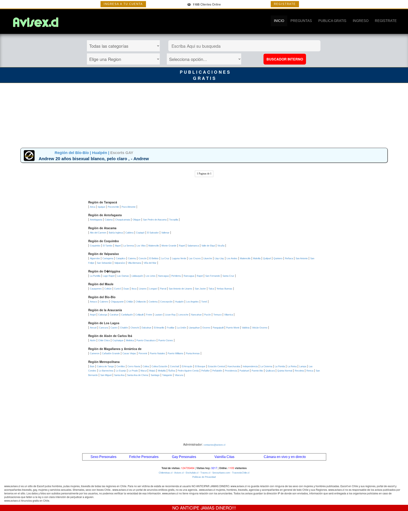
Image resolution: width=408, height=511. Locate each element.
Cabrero (104, 301)
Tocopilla (173, 219)
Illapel (118, 245)
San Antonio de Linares (180, 288)
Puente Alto (257, 370)
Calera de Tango (105, 366)
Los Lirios (151, 276)
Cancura (103, 327)
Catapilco (120, 258)
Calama (109, 219)
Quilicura (270, 370)
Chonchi (134, 327)
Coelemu (153, 301)
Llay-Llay (219, 258)
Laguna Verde (179, 258)
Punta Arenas (193, 353)
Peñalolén (217, 370)
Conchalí (174, 366)
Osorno (206, 327)
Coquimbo (95, 245)
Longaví (153, 288)
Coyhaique (117, 340)
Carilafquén (127, 314)
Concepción (166, 301)
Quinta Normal (284, 370)
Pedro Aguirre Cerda (188, 370)
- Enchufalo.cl (191, 472)
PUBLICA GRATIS (332, 21)
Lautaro (159, 314)
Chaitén (124, 327)
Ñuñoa (171, 370)
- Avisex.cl (178, 472)
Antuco (93, 301)
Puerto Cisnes (165, 340)
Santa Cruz (228, 276)
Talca (211, 288)
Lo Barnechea (106, 370)
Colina (146, 366)
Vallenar (165, 232)
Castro (114, 327)
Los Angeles (192, 301)
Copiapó (140, 232)
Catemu (132, 258)
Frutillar (170, 327)
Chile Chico (104, 340)
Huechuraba (233, 366)
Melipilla (162, 370)
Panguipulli (218, 327)
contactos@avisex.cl (214, 444)
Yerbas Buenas (224, 288)
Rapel (182, 245)
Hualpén (179, 301)
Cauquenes (96, 288)
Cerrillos (120, 366)
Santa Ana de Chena (137, 375)
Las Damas (123, 276)
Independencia (250, 366)
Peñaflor (205, 370)
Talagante (167, 375)
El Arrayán (187, 366)
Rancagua (189, 276)
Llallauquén (137, 276)
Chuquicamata (122, 219)
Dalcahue (146, 327)
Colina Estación (159, 366)
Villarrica (228, 314)
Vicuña (220, 245)
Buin (92, 366)
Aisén (93, 340)
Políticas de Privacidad (204, 477)
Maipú (152, 370)
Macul (143, 370)
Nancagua (163, 276)
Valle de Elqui (208, 245)
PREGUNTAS (301, 21)
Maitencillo (153, 245)
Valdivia (245, 327)
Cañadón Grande (111, 353)
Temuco (217, 314)
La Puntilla (95, 276)
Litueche (207, 258)
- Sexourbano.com (220, 472)
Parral (163, 288)
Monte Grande (169, 245)
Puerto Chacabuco (146, 340)
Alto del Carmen (98, 232)
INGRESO (360, 21)
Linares (143, 288)
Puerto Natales (157, 353)
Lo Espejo (121, 370)
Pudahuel (244, 370)
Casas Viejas (129, 353)
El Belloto (154, 258)
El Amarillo (159, 327)
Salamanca (193, 245)
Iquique (101, 207)
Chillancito (141, 301)
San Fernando (212, 276)
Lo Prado (133, 370)
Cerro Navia (134, 366)
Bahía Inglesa (116, 232)
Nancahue (196, 314)
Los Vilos (141, 245)
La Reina (292, 366)
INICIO (279, 21)
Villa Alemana (134, 263)
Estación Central (216, 366)
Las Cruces (195, 258)
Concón (143, 258)
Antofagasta (96, 219)
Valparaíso (119, 263)
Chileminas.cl (165, 472)
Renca (309, 370)
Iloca (134, 288)
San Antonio (302, 258)
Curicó (117, 288)
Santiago (155, 375)
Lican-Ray (170, 314)
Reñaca (289, 258)
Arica (92, 207)
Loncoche (183, 314)
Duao (126, 288)
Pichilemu (176, 276)
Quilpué (267, 258)
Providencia (231, 370)
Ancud (93, 327)
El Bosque (200, 366)
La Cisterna (266, 366)
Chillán (129, 301)
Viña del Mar (150, 263)
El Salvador (153, 232)
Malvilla (257, 258)
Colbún (108, 288)
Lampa (302, 366)
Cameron (94, 353)
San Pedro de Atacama (155, 219)
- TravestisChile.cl (239, 472)
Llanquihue (194, 327)
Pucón (207, 314)
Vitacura (179, 375)
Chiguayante (117, 301)
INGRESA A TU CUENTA (123, 4)
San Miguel (106, 375)
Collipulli (139, 314)
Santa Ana (119, 375)
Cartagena (107, 258)
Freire (149, 314)
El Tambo (107, 245)
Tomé (204, 301)
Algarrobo (95, 258)
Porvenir (143, 353)
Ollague (136, 219)
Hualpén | (101, 153)
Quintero (277, 258)
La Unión (181, 327)
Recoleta (299, 370)
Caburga (102, 314)
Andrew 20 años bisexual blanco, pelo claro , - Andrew (94, 158)
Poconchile (113, 207)
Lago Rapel (109, 276)
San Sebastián (104, 263)
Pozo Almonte (129, 207)
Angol (93, 314)
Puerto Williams (175, 353)
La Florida (280, 366)
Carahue (114, 314)
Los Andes (232, 258)
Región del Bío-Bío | (73, 153)
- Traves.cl (204, 472)
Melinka (130, 340)
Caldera (129, 232)
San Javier (200, 288)
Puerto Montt (232, 327)
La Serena (128, 245)
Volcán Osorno (259, 327)
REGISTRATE (285, 4)
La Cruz (165, 258)
